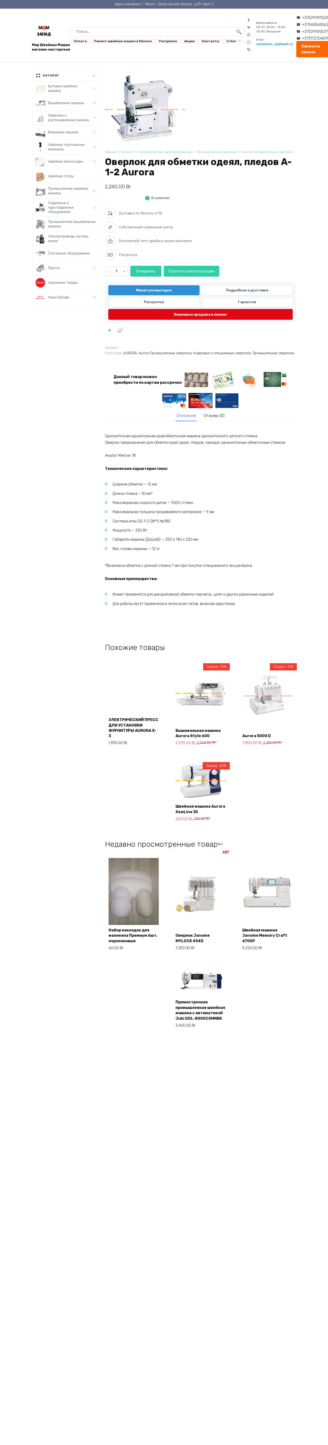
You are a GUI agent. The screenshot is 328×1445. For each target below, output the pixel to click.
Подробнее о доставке (247, 290)
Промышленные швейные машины (165, 152)
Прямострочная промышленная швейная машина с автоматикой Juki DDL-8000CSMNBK (200, 1010)
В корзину (145, 271)
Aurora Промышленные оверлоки (268, 152)
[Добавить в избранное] (109, 330)
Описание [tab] (186, 415)
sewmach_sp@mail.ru (274, 44)
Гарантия (247, 302)
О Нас (231, 41)
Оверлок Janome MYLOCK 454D (193, 938)
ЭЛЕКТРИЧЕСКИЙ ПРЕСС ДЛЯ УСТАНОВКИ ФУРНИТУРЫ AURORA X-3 (133, 727)
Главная (110, 152)
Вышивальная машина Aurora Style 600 (198, 733)
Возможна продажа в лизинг (200, 314)
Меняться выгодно (154, 290)
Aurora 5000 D (256, 736)
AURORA (130, 353)
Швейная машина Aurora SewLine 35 (200, 809)
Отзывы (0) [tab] (214, 415)
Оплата (80, 41)
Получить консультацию (191, 271)
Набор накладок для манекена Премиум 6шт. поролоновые (133, 935)
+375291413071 (315, 31)
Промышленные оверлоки (217, 152)
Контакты (210, 41)
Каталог (128, 152)
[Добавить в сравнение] (119, 330)
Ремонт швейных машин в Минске (123, 41)
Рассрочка (168, 41)
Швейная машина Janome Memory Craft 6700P (264, 935)
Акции (189, 41)
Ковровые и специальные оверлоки (222, 353)
